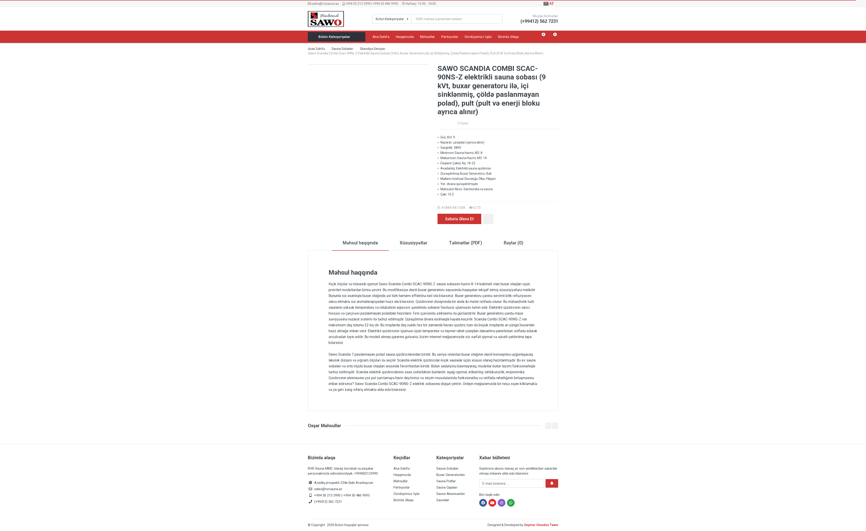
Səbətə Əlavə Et (459, 218)
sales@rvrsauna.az (325, 3)
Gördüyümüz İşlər (407, 494)
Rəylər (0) (513, 243)
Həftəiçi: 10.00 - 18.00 (420, 3)
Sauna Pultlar (446, 481)
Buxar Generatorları (450, 475)
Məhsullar (401, 481)
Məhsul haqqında (360, 243)
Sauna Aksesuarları (450, 494)
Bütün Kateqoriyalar (334, 37)
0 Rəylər (463, 123)
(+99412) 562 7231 (327, 502)
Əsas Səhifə (316, 49)
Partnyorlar (402, 487)
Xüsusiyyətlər (413, 243)
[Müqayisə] (488, 219)
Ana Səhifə (402, 468)
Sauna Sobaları (342, 49)
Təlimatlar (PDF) (465, 243)
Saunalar (442, 500)
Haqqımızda (402, 475)
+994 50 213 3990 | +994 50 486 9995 (371, 3)
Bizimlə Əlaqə (403, 500)
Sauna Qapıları (446, 487)
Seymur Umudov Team (541, 525)
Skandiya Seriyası (372, 49)
